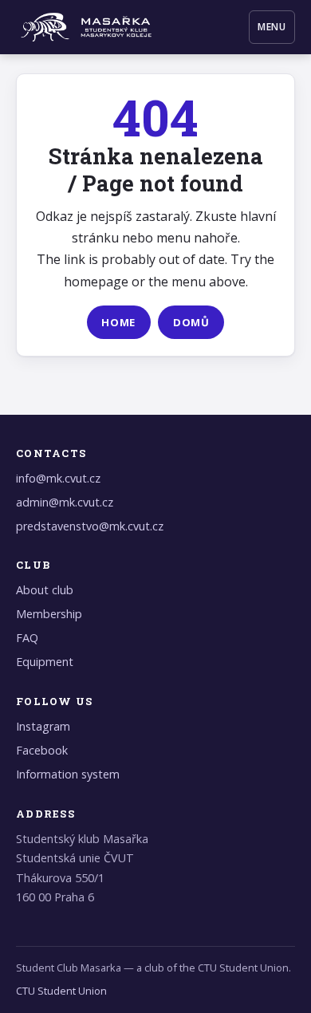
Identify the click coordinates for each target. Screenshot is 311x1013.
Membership (49, 613)
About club (44, 589)
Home (118, 322)
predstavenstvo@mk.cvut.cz (89, 526)
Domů (191, 322)
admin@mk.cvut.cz (64, 502)
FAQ (27, 637)
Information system (68, 774)
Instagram (43, 726)
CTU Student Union (61, 990)
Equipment (44, 661)
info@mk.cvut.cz (58, 478)
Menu (272, 27)
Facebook (42, 750)
